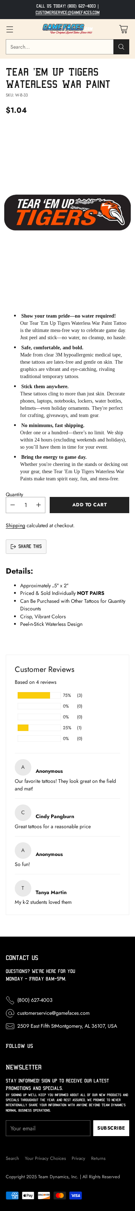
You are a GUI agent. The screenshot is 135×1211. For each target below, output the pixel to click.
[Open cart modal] (123, 29)
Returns (98, 1158)
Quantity (14, 494)
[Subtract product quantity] (12, 505)
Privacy (78, 1158)
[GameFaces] (68, 29)
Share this (30, 546)
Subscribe (111, 1128)
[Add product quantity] (38, 505)
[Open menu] (9, 29)
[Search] (121, 46)
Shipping (15, 525)
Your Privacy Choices (45, 1158)
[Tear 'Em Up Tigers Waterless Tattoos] (67, 213)
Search (12, 1158)
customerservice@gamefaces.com (68, 12)
